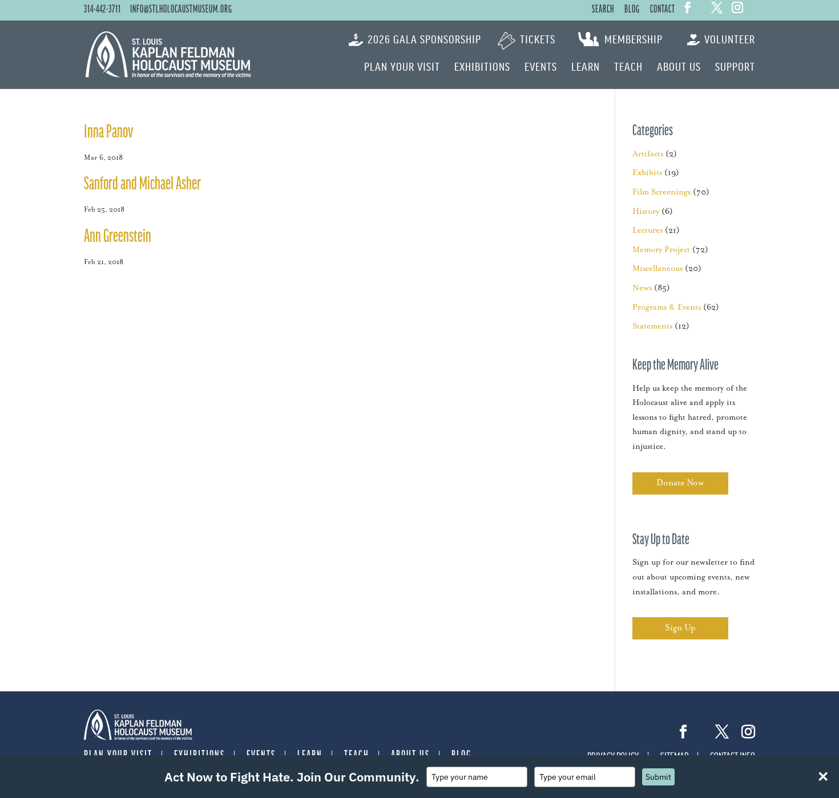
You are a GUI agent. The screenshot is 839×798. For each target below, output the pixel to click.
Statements (652, 326)
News (642, 288)
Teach (628, 67)
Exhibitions (482, 67)
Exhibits (647, 172)
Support (735, 67)
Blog (632, 9)
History (645, 211)
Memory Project (661, 249)
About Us (679, 67)
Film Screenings (661, 192)
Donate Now (680, 483)
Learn (585, 67)
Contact (662, 9)
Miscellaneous (657, 268)
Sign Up (680, 628)
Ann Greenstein (117, 237)
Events (541, 67)
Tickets (537, 40)
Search (603, 9)
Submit (658, 777)
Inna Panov (108, 133)
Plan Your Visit (402, 67)
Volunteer (729, 40)
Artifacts (647, 154)
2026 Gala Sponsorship (424, 40)
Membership (633, 40)
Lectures (647, 230)
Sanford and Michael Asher (142, 185)
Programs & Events (666, 307)
